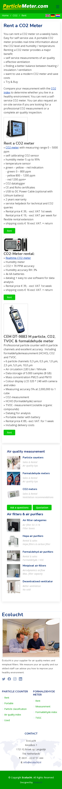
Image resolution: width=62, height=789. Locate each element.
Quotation (42, 507)
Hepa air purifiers (33, 536)
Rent (23, 15)
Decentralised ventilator (38, 581)
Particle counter (15, 691)
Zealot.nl (37, 782)
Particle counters (33, 457)
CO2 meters (30, 489)
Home (5, 15)
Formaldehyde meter (44, 693)
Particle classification (15, 709)
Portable (8, 703)
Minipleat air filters (34, 565)
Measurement (42, 706)
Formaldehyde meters (36, 473)
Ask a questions (19, 507)
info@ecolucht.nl (32, 762)
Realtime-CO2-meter (18, 258)
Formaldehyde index (46, 712)
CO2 (15, 15)
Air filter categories (34, 520)
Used (7, 720)
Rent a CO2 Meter (23, 25)
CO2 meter (12, 147)
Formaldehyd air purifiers (38, 551)
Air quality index (12, 714)
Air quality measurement (26, 451)
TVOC (38, 718)
